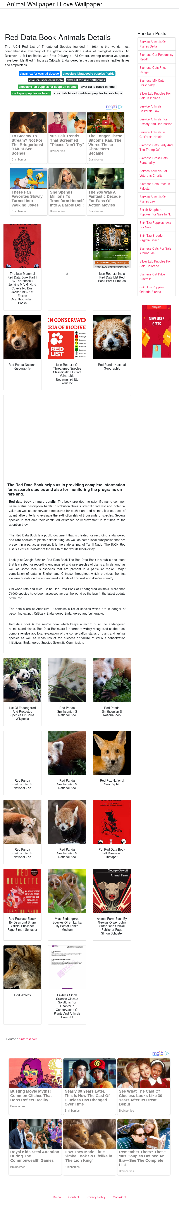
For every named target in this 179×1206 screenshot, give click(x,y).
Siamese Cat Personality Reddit (156, 56)
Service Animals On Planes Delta (153, 43)
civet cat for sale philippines (86, 80)
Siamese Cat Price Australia (152, 276)
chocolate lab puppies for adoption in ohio (48, 87)
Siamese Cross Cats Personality (153, 160)
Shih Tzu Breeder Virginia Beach (151, 237)
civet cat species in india (46, 80)
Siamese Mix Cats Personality (151, 82)
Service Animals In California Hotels (152, 134)
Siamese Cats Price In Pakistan (154, 186)
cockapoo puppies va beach (31, 93)
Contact (73, 1197)
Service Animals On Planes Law (153, 198)
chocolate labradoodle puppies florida (88, 73)
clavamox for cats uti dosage (39, 73)
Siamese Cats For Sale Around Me (155, 250)
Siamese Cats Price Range (153, 69)
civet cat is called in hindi (98, 87)
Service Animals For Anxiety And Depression (155, 121)
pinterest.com (28, 1039)
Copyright (119, 1197)
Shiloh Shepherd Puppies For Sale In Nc (155, 211)
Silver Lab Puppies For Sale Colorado (155, 263)
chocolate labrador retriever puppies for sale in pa (88, 93)
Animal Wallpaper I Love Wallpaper (54, 3)
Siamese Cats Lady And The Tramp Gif (156, 147)
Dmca (57, 1197)
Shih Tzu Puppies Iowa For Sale (155, 224)
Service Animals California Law (150, 108)
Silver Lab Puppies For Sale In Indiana (155, 95)
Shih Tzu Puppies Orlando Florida (151, 289)
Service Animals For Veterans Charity (153, 173)
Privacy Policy (95, 1197)
